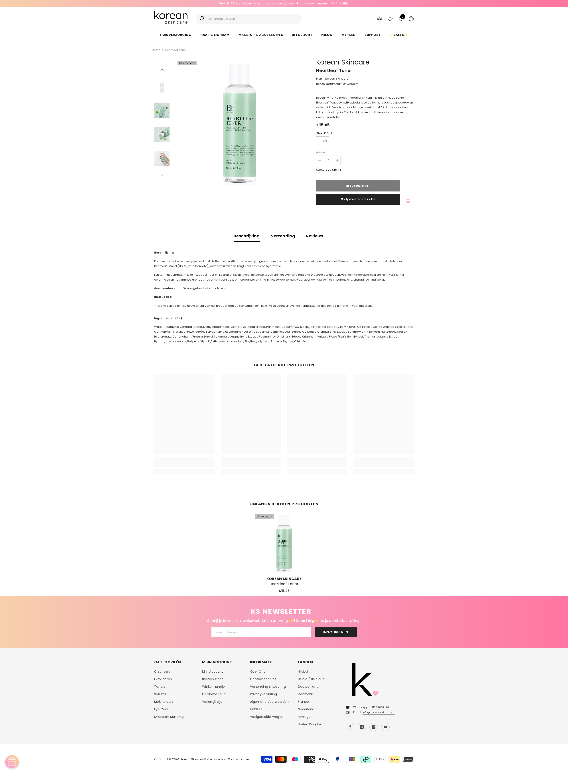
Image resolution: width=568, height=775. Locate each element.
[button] (162, 69)
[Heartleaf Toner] (284, 543)
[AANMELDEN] (379, 18)
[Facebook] (350, 727)
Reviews (314, 236)
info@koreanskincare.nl (379, 712)
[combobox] (253, 19)
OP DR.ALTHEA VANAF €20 (284, 3)
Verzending (283, 236)
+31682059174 (379, 707)
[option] (284, 3)
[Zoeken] (248, 19)
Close (412, 4)
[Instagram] (362, 727)
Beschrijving (247, 236)
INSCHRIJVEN (335, 632)
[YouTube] (385, 727)
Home (156, 50)
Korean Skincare (342, 62)
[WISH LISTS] (390, 18)
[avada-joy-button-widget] (12, 761)
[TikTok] (373, 727)
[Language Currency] (411, 18)
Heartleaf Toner (284, 584)
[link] (184, 464)
